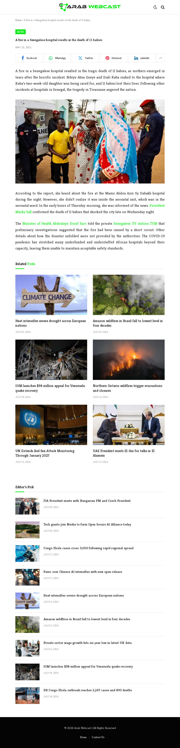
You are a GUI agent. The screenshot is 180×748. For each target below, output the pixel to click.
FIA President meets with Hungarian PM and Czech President (87, 501)
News (20, 31)
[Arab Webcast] (90, 7)
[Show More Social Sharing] (160, 58)
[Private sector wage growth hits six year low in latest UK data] (27, 648)
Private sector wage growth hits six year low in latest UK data (87, 643)
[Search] (162, 7)
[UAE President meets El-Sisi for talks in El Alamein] (129, 425)
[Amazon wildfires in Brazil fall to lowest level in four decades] (129, 295)
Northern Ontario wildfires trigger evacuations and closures (127, 388)
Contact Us (98, 737)
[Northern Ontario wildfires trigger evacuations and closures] (129, 360)
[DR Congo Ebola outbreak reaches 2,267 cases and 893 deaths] (27, 695)
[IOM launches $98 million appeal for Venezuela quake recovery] (51, 360)
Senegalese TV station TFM (135, 223)
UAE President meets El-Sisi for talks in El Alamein (124, 453)
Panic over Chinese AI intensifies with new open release (82, 572)
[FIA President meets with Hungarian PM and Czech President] (27, 506)
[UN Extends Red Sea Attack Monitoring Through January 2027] (51, 425)
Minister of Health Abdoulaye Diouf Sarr (54, 223)
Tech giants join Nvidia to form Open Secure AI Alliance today (87, 524)
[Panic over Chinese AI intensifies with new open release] (27, 577)
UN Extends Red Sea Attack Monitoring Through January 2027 (44, 453)
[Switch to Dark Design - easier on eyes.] (155, 7)
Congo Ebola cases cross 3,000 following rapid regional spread (88, 548)
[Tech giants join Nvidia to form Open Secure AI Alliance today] (27, 530)
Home (18, 20)
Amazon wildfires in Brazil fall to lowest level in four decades (128, 323)
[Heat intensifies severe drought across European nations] (51, 295)
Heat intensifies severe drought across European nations (50, 323)
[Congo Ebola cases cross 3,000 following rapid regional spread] (27, 553)
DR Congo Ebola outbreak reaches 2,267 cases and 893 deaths (87, 690)
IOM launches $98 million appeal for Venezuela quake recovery (50, 388)
